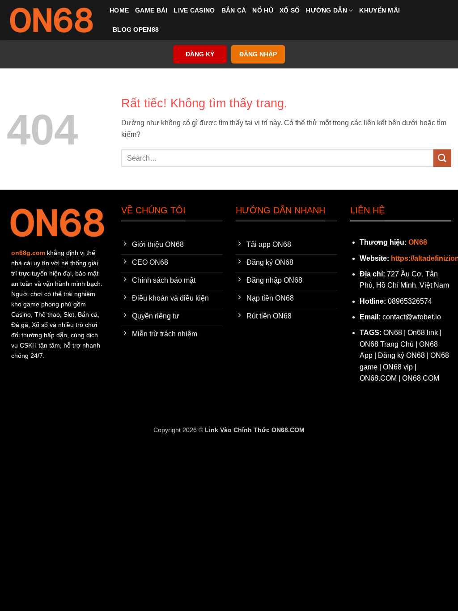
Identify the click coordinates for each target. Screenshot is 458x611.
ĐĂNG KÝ (200, 54)
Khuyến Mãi (379, 10)
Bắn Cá (233, 10)
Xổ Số (290, 10)
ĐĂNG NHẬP (258, 54)
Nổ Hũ (262, 10)
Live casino (194, 10)
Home (119, 10)
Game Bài (151, 10)
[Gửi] (442, 158)
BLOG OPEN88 (136, 29)
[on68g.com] (51, 20)
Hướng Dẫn (326, 10)
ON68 (417, 242)
